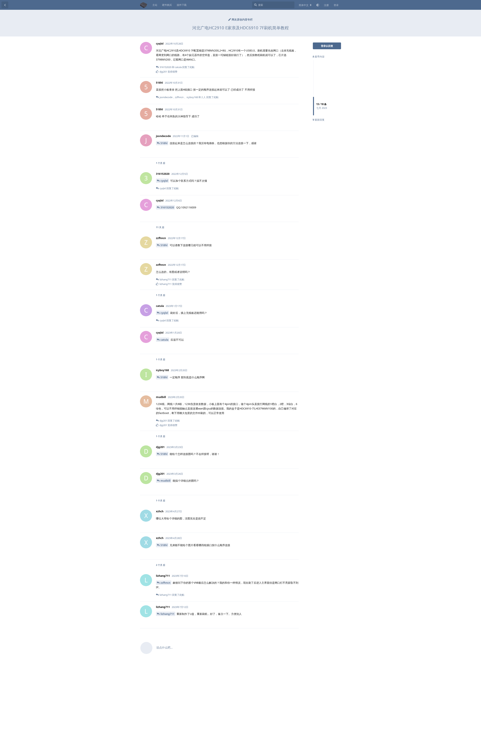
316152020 (167, 207)
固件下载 (182, 5)
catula (164, 339)
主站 (154, 5)
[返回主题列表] (5, 5)
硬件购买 (167, 5)
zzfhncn (165, 582)
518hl (163, 143)
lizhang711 (167, 614)
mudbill (165, 480)
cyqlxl (164, 180)
